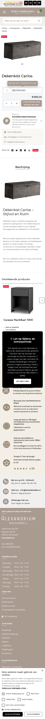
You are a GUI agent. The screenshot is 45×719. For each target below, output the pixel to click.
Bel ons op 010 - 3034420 (22, 480)
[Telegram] (25, 150)
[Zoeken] (39, 20)
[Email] (29, 150)
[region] (22, 98)
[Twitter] (17, 150)
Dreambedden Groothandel (13, 610)
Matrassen (6, 638)
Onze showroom (9, 598)
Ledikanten (6, 646)
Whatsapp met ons (19, 500)
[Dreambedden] (22, 12)
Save (5, 37)
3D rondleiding (11, 616)
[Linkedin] (21, 150)
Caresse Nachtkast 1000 (18, 320)
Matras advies (7, 602)
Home (4, 28)
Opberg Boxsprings (10, 634)
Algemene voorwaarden (12, 667)
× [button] (42, 671)
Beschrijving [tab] (22, 167)
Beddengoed (7, 649)
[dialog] (22, 693)
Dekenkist (26, 28)
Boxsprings (6, 630)
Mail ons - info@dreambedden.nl (26, 490)
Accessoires (15, 28)
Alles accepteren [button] (12, 714)
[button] (5, 12)
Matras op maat (8, 606)
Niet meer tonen (22, 381)
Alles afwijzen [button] (33, 714)
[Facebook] (12, 150)
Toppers (5, 642)
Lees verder (16, 686)
